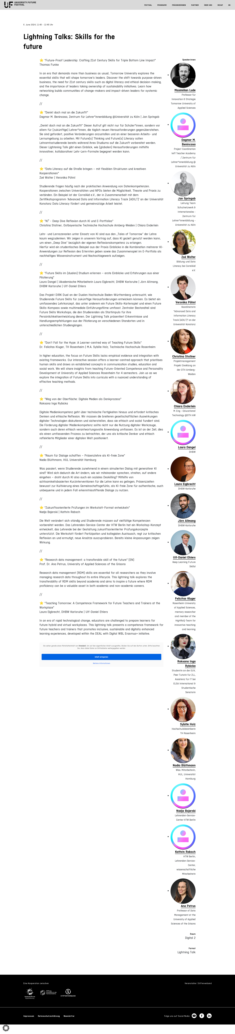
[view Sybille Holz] (183, 709)
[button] (6, 1028)
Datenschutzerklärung (49, 1016)
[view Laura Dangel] (183, 432)
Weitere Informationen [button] (101, 663)
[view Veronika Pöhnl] (183, 287)
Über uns (208, 5)
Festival (148, 5)
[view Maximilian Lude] (183, 75)
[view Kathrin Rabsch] (183, 837)
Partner (195, 5)
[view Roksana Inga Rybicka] (183, 646)
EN (229, 5)
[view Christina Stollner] (183, 341)
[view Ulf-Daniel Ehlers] (183, 542)
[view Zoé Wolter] (183, 242)
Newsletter (69, 1016)
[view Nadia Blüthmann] (183, 750)
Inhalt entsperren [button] (101, 657)
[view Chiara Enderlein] (183, 391)
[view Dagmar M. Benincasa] (183, 125)
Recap (220, 5)
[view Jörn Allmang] (183, 506)
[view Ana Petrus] (183, 891)
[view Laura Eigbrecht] (183, 469)
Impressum (28, 1016)
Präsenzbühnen (179, 5)
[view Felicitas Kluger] (183, 583)
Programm (162, 5)
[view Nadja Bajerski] (183, 796)
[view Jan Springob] (183, 183)
